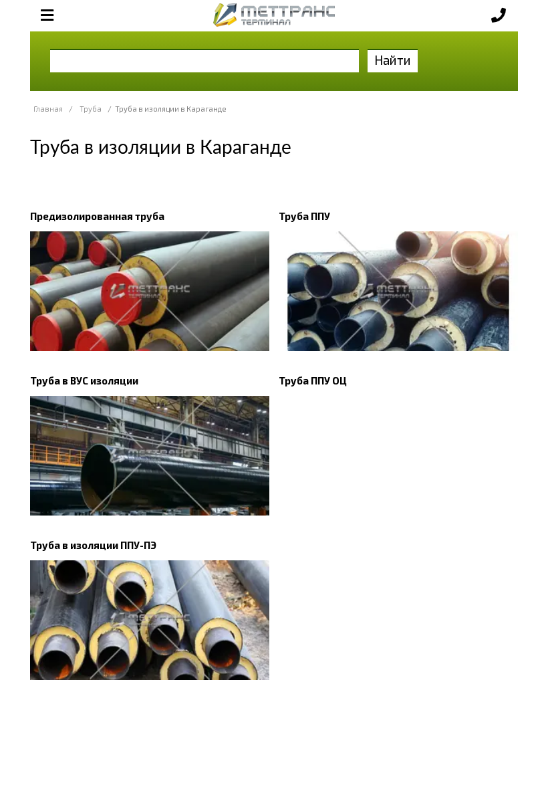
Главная (48, 108)
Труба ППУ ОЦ (313, 380)
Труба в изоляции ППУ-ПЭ (93, 545)
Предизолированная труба (97, 216)
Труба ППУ (304, 216)
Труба (91, 108)
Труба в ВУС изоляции (84, 380)
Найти (392, 60)
